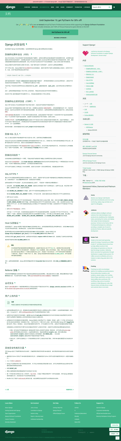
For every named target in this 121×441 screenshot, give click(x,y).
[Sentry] (86, 200)
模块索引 (89, 146)
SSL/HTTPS (89, 80)
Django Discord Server (90, 154)
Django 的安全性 (89, 65)
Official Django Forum (89, 161)
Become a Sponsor (60, 37)
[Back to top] (117, 438)
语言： (114, 429)
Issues (62, 7)
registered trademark (50, 437)
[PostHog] (86, 271)
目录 (85, 109)
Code (57, 7)
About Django (9, 407)
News (52, 7)
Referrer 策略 (89, 86)
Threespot (82, 432)
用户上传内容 (90, 91)
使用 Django (89, 127)
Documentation (44, 7)
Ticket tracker (87, 168)
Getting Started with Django (12, 410)
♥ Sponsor (87, 7)
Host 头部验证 (90, 83)
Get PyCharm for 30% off (60, 32)
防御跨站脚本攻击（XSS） (93, 68)
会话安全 (88, 88)
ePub (103, 180)
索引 (84, 146)
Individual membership (37, 419)
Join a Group (34, 407)
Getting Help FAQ (57, 407)
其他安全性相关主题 (91, 94)
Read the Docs (88, 182)
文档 (8, 13)
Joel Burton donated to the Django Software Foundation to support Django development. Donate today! (102, 53)
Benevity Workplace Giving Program (106, 416)
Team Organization (10, 413)
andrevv (94, 432)
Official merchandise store (103, 413)
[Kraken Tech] (86, 243)
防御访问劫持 (90, 77)
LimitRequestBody (27, 312)
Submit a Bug (34, 413)
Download (35, 7)
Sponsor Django (100, 407)
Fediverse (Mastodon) (81, 413)
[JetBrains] (86, 216)
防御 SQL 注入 (90, 74)
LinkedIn (77, 419)
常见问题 (85, 139)
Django (10, 7)
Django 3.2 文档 (88, 124)
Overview (27, 7)
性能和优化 (69, 389)
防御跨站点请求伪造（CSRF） (94, 71)
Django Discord (57, 410)
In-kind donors (47, 432)
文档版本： (114, 433)
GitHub (76, 407)
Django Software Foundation (13, 416)
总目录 (86, 112)
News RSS (77, 422)
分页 (7, 389)
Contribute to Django (36, 410)
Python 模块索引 (89, 115)
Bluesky (77, 416)
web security (22, 378)
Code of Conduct (9, 419)
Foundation (78, 7)
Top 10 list (33, 374)
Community (69, 7)
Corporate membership (102, 410)
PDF (100, 180)
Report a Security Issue (37, 416)
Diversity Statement (10, 422)
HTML (96, 180)
